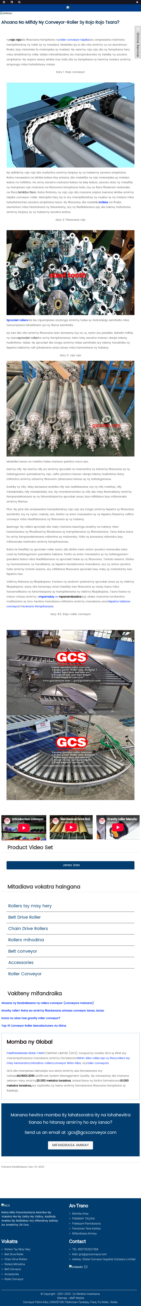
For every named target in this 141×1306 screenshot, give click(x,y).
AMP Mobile (76, 1298)
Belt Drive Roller (24, 917)
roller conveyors (98, 1063)
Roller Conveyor (25, 974)
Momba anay (80, 1213)
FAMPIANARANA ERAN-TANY (25, 1053)
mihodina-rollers (41, 1063)
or (56, 596)
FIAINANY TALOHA (83, 1218)
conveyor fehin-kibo (67, 1063)
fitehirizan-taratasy (77, 1302)
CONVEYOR (57, 1302)
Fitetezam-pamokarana (86, 1223)
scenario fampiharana (37, 606)
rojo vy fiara (108, 1058)
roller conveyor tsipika (74, 40)
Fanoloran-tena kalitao (86, 1228)
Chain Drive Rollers (28, 928)
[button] (70, 865)
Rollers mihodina (26, 940)
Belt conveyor (22, 951)
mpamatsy (46, 596)
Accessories (21, 962)
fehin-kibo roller (88, 1058)
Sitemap (62, 1298)
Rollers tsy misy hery (30, 906)
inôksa (103, 202)
